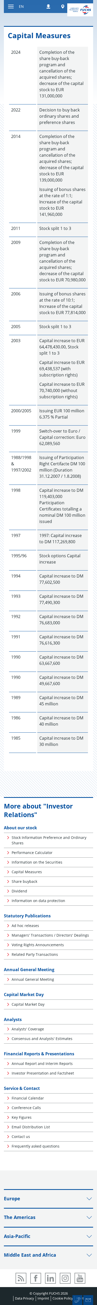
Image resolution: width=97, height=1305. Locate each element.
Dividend (19, 891)
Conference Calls (26, 1107)
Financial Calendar (28, 1098)
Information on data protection (38, 900)
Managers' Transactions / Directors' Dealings (50, 935)
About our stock (20, 828)
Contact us (21, 1136)
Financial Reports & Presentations (39, 1054)
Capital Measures (27, 871)
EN (21, 6)
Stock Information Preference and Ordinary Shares (49, 840)
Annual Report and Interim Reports (42, 1063)
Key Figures (22, 1117)
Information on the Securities (37, 862)
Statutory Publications (27, 916)
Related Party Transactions (35, 954)
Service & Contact (22, 1088)
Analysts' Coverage (28, 1028)
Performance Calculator (32, 852)
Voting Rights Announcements (38, 944)
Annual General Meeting (29, 969)
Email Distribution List (31, 1126)
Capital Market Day (24, 994)
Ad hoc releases (25, 925)
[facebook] (35, 1278)
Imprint (43, 1298)
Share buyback (24, 881)
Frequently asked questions (35, 1146)
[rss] (21, 1278)
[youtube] (79, 1278)
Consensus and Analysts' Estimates (42, 1038)
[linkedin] (50, 1278)
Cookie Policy (63, 1298)
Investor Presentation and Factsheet (43, 1073)
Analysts (13, 1019)
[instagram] (65, 1278)
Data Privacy (24, 1298)
